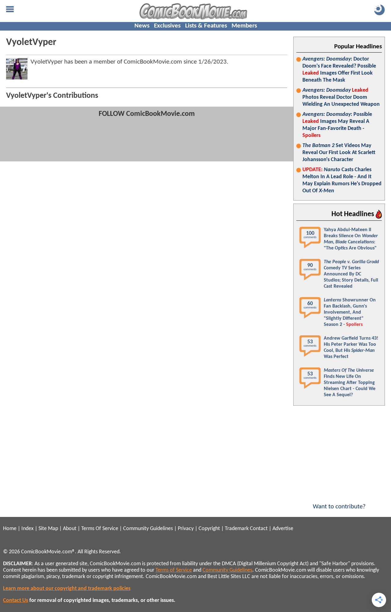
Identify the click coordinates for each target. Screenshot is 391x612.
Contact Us (15, 600)
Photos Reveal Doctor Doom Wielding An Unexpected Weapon (341, 97)
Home (9, 528)
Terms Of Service (99, 528)
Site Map (48, 528)
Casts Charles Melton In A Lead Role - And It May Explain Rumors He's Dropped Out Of (342, 180)
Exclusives (167, 26)
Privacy (186, 528)
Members (244, 26)
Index (27, 528)
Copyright (209, 528)
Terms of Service (173, 570)
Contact (259, 528)
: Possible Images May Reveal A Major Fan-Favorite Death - (337, 125)
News (141, 26)
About (69, 528)
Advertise (282, 528)
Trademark (237, 528)
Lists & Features (206, 26)
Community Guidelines (148, 528)
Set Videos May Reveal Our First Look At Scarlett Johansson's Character (338, 153)
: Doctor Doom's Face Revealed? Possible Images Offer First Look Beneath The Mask (339, 69)
